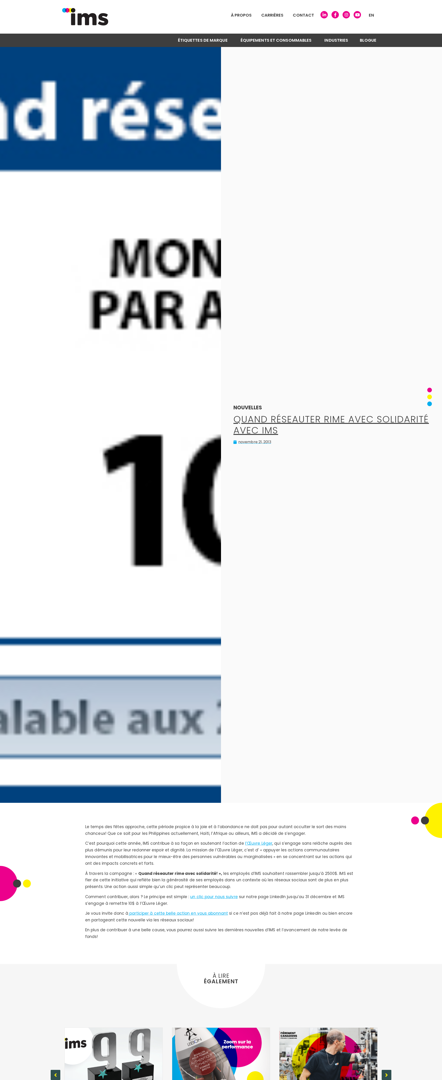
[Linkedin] (324, 14)
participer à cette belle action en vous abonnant (178, 913)
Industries (336, 40)
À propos (241, 15)
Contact (303, 15)
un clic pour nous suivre (214, 897)
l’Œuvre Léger (258, 843)
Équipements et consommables (276, 40)
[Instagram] (346, 14)
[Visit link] (180, 17)
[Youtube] (357, 14)
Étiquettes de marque (203, 40)
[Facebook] (335, 14)
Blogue (368, 40)
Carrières (272, 15)
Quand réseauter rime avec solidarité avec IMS (331, 425)
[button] (386, 1075)
